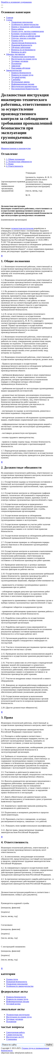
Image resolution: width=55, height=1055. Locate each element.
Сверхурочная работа (15, 1032)
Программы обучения (20, 68)
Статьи (9, 20)
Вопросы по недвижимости (23, 50)
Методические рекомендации (24, 86)
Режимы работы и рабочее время (25, 36)
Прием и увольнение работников (25, 27)
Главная (9, 17)
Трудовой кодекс (18, 77)
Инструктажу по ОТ (15, 1037)
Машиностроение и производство (16, 148)
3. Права (10, 164)
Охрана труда (17, 40)
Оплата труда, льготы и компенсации (27, 31)
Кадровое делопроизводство (23, 34)
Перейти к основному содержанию (16, 2)
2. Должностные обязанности (19, 161)
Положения (16, 63)
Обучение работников (20, 47)
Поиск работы (17, 29)
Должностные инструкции (23, 56)
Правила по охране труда (22, 75)
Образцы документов (15, 54)
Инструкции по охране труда (24, 59)
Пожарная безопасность (21, 45)
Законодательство (14, 70)
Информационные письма (22, 84)
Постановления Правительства (24, 89)
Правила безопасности (21, 73)
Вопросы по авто (18, 52)
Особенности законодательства (24, 24)
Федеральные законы (20, 82)
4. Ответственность (14, 166)
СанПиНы (15, 79)
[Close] (2, 7)
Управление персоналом (22, 22)
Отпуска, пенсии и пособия (23, 38)
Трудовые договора (19, 61)
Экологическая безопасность (23, 43)
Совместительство (14, 1035)
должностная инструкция (22, 228)
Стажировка (11, 1039)
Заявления (15, 66)
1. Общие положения (15, 159)
